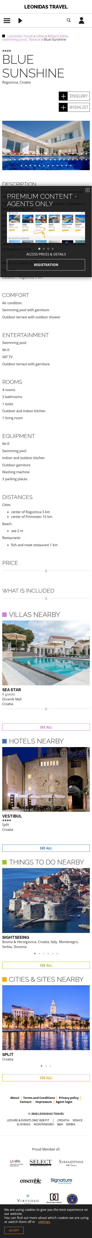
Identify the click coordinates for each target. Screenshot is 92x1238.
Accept (14, 1230)
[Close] (88, 190)
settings (44, 1222)
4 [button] (55, 249)
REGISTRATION (46, 264)
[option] (46, 235)
